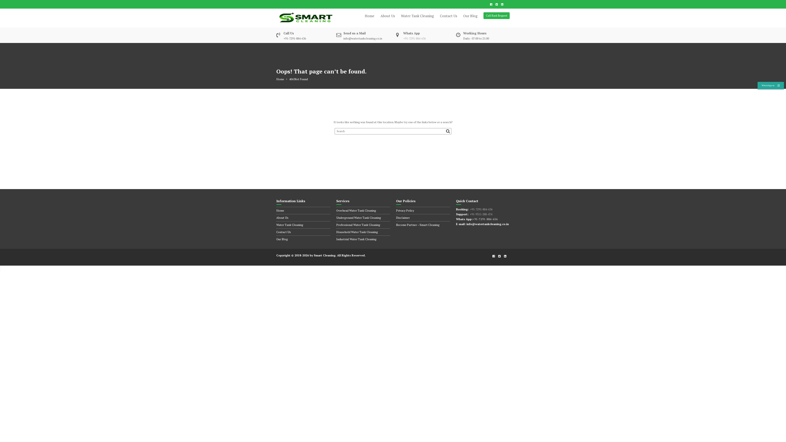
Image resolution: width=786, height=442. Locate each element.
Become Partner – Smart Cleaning (417, 225)
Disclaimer (403, 218)
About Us (388, 16)
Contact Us (448, 16)
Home (369, 16)
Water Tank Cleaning (417, 16)
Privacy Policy (405, 210)
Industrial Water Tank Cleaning (356, 239)
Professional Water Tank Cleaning (358, 225)
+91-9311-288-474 (480, 214)
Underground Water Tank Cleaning (358, 218)
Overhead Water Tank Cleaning (356, 210)
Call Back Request (496, 15)
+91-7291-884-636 (414, 38)
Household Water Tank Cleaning (357, 232)
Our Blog (470, 16)
